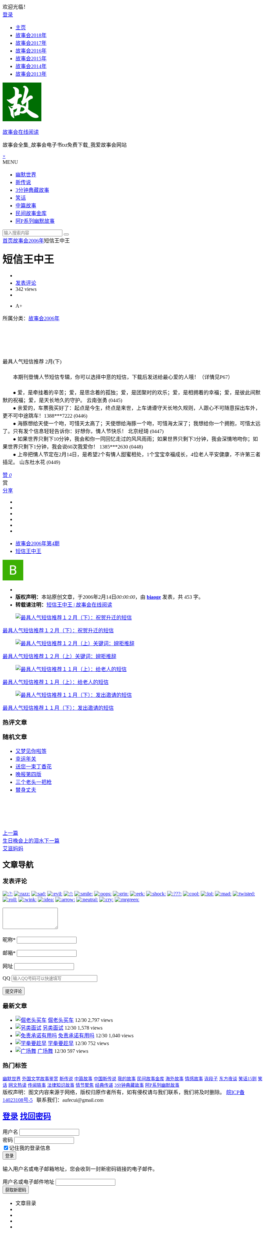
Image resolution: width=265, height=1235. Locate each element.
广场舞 (45, 1051)
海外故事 (174, 1078)
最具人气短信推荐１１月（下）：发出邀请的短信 (58, 708)
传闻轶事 (37, 1085)
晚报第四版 (28, 774)
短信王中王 (28, 551)
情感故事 (194, 1078)
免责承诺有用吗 (76, 1035)
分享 (8, 490)
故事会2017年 (31, 43)
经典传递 (104, 1085)
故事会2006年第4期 (37, 543)
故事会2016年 (31, 51)
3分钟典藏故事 (32, 190)
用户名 (10, 1132)
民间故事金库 (31, 213)
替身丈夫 (26, 790)
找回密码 (35, 1116)
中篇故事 (26, 205)
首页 (8, 240)
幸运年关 (26, 759)
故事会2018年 (31, 35)
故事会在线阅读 (21, 132)
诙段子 (211, 1078)
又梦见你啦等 (31, 751)
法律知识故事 (60, 1085)
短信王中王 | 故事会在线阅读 (79, 605)
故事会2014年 (31, 66)
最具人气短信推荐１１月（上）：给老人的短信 (56, 682)
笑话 (21, 198)
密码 (8, 1140)
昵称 (9, 940)
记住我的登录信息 (29, 1148)
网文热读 (17, 1085)
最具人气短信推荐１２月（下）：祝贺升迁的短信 (58, 630)
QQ (6, 978)
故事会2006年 (28, 240)
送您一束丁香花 (34, 766)
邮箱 (9, 953)
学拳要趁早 (61, 1043)
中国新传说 (105, 1078)
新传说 (23, 182)
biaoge (154, 597)
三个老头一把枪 (34, 782)
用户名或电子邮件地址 (28, 1182)
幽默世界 (26, 174)
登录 (8, 14)
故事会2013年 (31, 74)
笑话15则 (247, 1078)
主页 (21, 27)
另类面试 (53, 1028)
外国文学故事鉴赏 (40, 1078)
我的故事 (127, 1078)
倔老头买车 (61, 1020)
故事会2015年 (31, 58)
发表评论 (26, 283)
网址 (8, 966)
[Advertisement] (120, 336)
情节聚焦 (85, 1085)
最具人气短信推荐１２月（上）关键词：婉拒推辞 (59, 656)
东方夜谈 (228, 1078)
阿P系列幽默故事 (35, 221)
